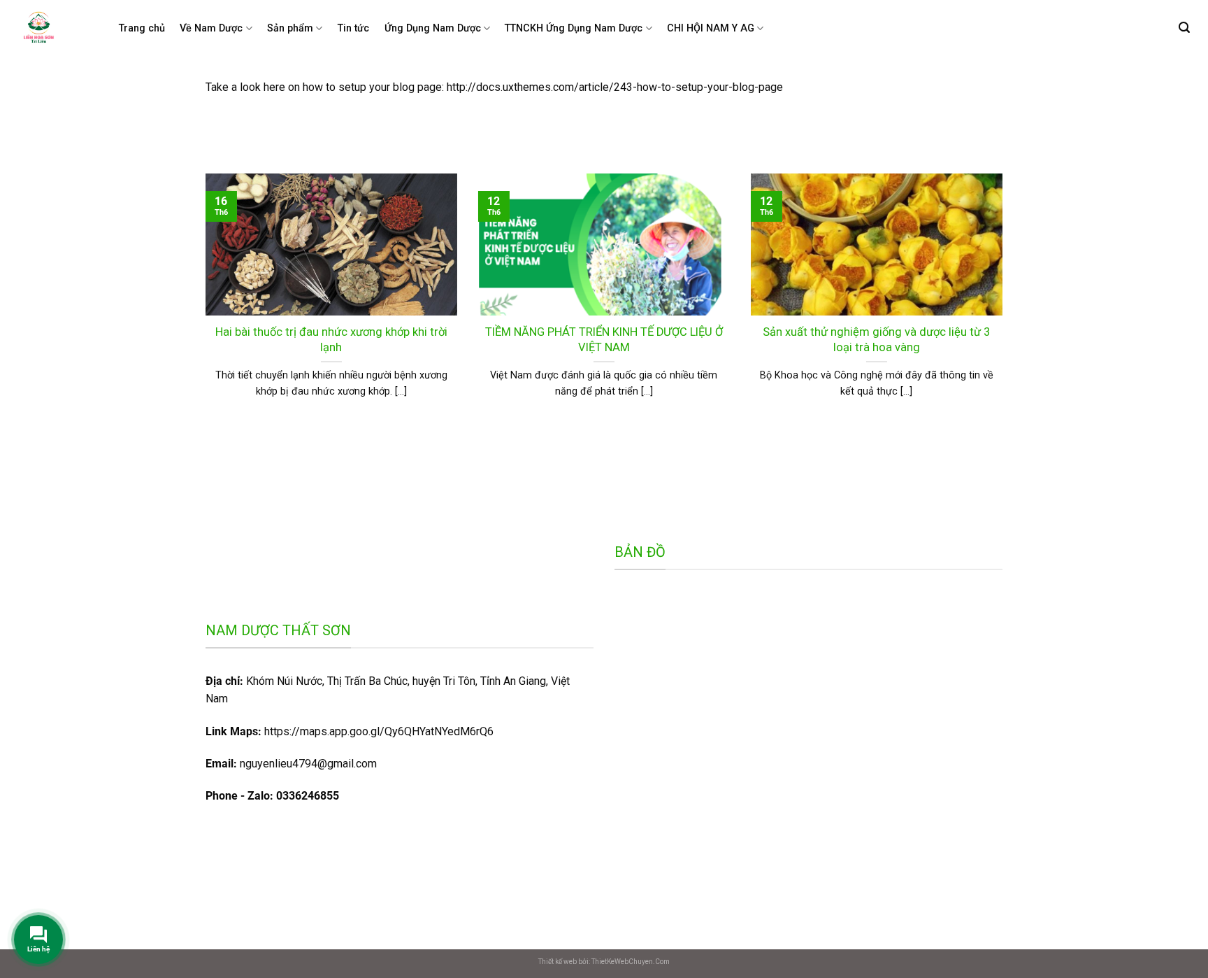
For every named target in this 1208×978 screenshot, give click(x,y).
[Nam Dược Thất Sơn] (50, 28)
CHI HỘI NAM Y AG (710, 28)
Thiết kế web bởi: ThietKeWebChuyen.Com (604, 961)
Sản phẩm (290, 28)
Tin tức (353, 28)
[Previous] (202, 303)
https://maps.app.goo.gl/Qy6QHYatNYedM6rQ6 (350, 731)
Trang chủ (142, 28)
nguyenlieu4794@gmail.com (308, 763)
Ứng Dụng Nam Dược (432, 28)
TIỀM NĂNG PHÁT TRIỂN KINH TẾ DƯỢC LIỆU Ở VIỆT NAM (604, 339)
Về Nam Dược (211, 28)
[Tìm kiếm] (1184, 27)
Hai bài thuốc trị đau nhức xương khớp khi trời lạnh (331, 339)
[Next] (1005, 303)
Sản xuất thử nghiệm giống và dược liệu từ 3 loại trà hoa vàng (876, 339)
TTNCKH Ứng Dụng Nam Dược (573, 28)
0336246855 (307, 795)
